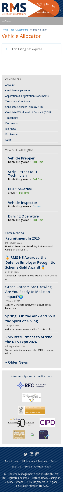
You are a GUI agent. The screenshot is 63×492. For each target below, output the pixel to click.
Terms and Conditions (17, 101)
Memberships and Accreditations (31, 376)
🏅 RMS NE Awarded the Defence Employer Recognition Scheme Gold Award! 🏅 (31, 262)
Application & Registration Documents (27, 96)
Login (8, 139)
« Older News (16, 362)
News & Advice (14, 232)
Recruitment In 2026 (22, 238)
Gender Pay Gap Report (37, 466)
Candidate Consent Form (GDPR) (24, 106)
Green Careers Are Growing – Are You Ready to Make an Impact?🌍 (29, 291)
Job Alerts (10, 128)
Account (10, 85)
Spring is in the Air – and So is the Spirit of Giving (30, 318)
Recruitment (12, 461)
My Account (56, 8)
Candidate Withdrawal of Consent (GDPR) (28, 112)
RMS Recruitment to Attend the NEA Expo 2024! (28, 339)
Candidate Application (17, 90)
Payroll (54, 461)
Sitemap (16, 466)
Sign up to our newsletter (43, 8)
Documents (12, 123)
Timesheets (12, 117)
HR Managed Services (34, 461)
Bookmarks (11, 134)
